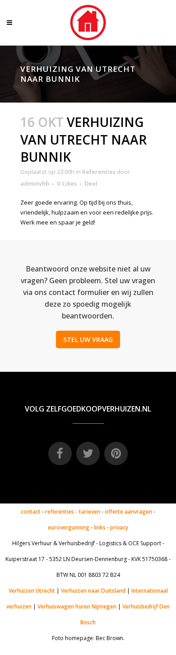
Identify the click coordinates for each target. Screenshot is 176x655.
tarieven (89, 511)
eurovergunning (68, 527)
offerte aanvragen (128, 511)
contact (31, 511)
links (100, 527)
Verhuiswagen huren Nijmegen (76, 606)
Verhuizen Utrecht (32, 590)
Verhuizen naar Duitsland (93, 590)
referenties (59, 511)
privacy (119, 527)
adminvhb (34, 183)
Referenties (99, 172)
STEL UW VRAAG (88, 339)
